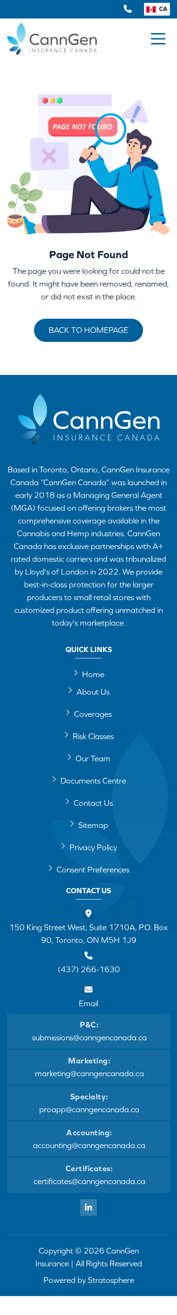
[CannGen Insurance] (89, 425)
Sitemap (93, 825)
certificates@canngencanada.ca (89, 1181)
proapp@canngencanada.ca (89, 1109)
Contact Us (93, 803)
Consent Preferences (93, 869)
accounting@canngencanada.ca (89, 1145)
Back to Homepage (88, 330)
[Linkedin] (88, 1207)
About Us (93, 692)
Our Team (93, 758)
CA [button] (163, 8)
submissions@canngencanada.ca (89, 1037)
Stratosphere (111, 1280)
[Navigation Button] (158, 39)
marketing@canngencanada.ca (89, 1073)
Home (93, 674)
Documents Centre (93, 780)
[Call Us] (128, 9)
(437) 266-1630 (89, 969)
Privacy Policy (93, 847)
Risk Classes (93, 736)
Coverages (93, 714)
